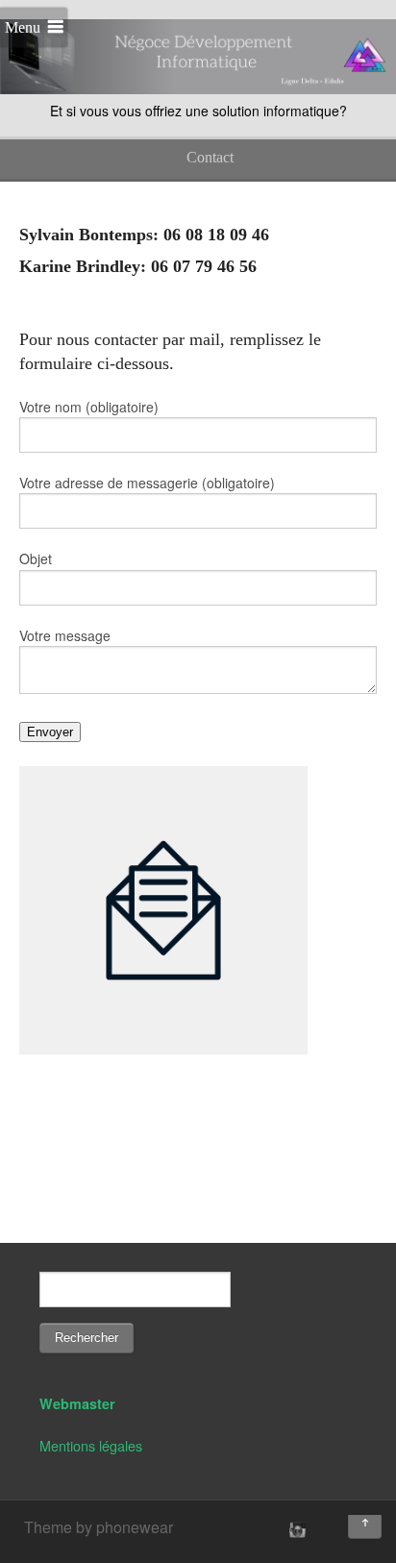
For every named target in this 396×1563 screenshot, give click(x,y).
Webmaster (77, 1403)
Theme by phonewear (98, 1527)
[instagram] (295, 1529)
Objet (35, 558)
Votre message (65, 635)
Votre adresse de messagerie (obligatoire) (147, 482)
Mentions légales (90, 1445)
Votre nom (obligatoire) (89, 406)
